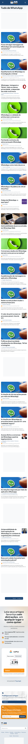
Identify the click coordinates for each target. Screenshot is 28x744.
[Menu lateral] (2, 2)
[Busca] (25, 2)
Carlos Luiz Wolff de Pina (7, 118)
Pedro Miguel (5, 204)
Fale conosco (16, 735)
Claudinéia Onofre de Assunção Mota (10, 493)
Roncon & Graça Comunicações (9, 347)
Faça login (18, 681)
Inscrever (22, 716)
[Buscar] (25, 728)
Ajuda (11, 735)
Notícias (7, 732)
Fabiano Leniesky (6, 398)
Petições (11, 732)
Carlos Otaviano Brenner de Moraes (9, 50)
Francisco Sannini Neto (19, 75)
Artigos (2, 732)
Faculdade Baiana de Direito (8, 93)
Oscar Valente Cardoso (7, 320)
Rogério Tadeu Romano (7, 425)
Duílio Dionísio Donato (7, 537)
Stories (16, 733)
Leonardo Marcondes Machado (9, 562)
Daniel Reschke (5, 229)
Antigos (19, 598)
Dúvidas (12, 733)
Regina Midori (5, 255)
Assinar (7, 670)
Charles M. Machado (6, 304)
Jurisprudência (17, 732)
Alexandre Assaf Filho (7, 190)
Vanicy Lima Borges (6, 167)
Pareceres (23, 732)
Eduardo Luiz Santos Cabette (8, 75)
